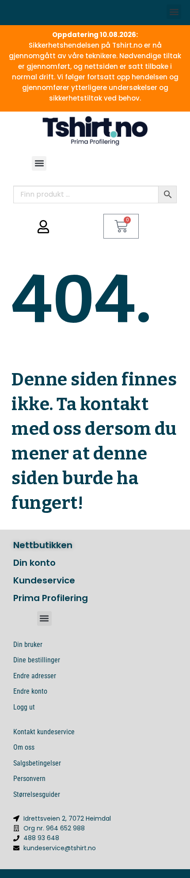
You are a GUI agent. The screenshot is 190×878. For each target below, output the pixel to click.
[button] (174, 11)
